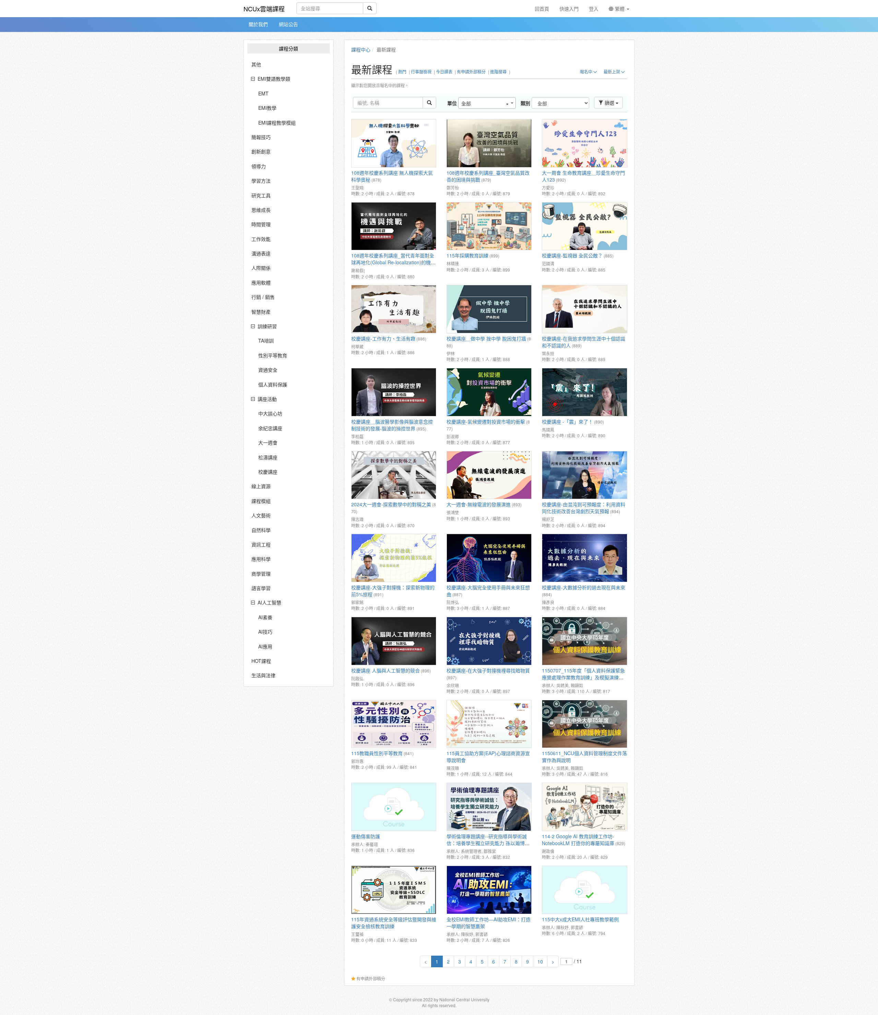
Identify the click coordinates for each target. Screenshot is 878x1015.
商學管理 (261, 573)
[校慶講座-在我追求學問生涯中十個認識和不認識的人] (584, 309)
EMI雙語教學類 (274, 78)
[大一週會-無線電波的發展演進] (489, 475)
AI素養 (265, 617)
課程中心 (360, 49)
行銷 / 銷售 (263, 296)
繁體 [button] (620, 8)
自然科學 (261, 530)
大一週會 (267, 442)
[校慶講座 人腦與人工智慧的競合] (393, 641)
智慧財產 (261, 311)
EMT (263, 93)
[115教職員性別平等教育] (393, 724)
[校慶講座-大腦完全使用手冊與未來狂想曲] (489, 558)
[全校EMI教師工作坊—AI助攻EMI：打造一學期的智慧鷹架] (489, 890)
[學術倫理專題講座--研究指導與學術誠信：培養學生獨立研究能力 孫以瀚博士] (489, 807)
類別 (525, 103)
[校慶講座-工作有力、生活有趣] (393, 309)
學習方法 (261, 180)
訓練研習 (267, 326)
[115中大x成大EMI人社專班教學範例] (584, 890)
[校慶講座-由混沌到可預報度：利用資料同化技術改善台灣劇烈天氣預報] (584, 475)
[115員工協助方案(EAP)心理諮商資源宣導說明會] (489, 724)
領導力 (258, 166)
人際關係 (261, 267)
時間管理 (261, 224)
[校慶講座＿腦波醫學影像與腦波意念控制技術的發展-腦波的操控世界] (393, 392)
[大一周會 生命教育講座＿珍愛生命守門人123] (584, 143)
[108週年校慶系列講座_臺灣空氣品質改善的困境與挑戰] (489, 143)
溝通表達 (261, 253)
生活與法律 (263, 675)
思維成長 (261, 209)
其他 (256, 64)
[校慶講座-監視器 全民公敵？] (584, 226)
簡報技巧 (261, 137)
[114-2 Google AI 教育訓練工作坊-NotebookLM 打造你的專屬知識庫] (584, 807)
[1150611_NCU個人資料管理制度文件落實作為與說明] (584, 724)
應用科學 (261, 558)
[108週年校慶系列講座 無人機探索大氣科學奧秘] (393, 143)
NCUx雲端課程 (264, 8)
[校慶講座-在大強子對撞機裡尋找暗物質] (489, 641)
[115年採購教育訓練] (489, 226)
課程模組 (261, 500)
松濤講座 (267, 457)
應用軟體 (261, 282)
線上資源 (261, 486)
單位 (452, 103)
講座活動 (267, 398)
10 (540, 961)
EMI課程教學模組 (277, 122)
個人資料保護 (272, 384)
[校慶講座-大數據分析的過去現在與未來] (584, 558)
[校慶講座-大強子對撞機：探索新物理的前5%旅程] (393, 558)
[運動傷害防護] (393, 807)
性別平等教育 (272, 355)
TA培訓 (266, 340)
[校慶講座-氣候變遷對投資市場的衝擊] (489, 392)
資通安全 (267, 369)
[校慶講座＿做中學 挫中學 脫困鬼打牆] (489, 309)
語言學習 (261, 588)
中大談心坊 (270, 413)
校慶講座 (267, 471)
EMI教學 (267, 107)
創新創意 (261, 151)
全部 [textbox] (485, 103)
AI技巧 (265, 631)
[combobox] (487, 103)
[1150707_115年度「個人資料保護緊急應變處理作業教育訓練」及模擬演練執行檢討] (584, 641)
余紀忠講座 (270, 428)
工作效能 (261, 238)
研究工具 (261, 195)
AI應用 (265, 646)
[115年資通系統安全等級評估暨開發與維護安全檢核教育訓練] (393, 890)
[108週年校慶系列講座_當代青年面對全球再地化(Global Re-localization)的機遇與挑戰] (393, 226)
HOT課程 (261, 660)
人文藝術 (261, 515)
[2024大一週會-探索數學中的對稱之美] (393, 475)
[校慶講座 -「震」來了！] (584, 392)
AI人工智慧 (269, 602)
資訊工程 (261, 544)
